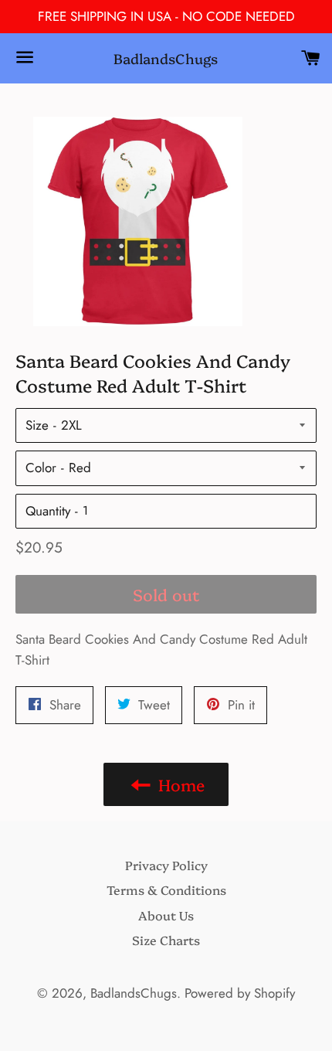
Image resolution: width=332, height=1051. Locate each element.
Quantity (47, 511)
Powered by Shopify (240, 993)
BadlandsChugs (165, 58)
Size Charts (166, 939)
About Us (166, 914)
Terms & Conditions (166, 889)
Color (40, 467)
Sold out (166, 594)
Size (37, 425)
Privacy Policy (166, 864)
